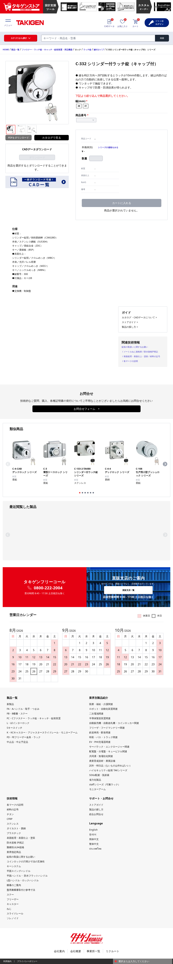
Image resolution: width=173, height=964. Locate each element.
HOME (6, 49)
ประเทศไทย (95, 848)
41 (85, 106)
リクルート (112, 951)
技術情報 (12, 798)
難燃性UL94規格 (15, 847)
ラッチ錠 (87, 49)
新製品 (10, 704)
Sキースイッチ (14, 727)
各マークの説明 (131, 361)
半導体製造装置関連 (99, 718)
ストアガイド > (130, 322)
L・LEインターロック (18, 723)
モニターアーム (97, 789)
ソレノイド (13, 918)
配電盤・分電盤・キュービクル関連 (108, 751)
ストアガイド (96, 804)
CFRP (9, 818)
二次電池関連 (96, 713)
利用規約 (7, 961)
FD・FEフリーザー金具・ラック (24, 737)
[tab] (79, 492)
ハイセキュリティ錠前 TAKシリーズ (108, 770)
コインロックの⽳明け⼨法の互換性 (26, 861)
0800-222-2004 (48, 587)
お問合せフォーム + (87, 409)
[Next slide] (165, 464)
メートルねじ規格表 (133, 351)
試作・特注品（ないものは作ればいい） (110, 765)
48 (79, 106)
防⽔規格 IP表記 (15, 842)
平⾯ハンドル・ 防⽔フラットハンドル (27, 875)
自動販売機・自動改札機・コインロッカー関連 (114, 723)
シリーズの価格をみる (108, 147)
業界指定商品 (14, 852)
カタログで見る (51, 137)
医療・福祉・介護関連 (101, 704)
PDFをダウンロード (18, 137)
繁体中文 (94, 843)
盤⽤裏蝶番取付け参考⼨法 (21, 889)
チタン (10, 814)
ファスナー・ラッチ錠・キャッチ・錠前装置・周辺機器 (47, 49)
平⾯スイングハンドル (18, 870)
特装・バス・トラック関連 (103, 737)
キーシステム (14, 866)
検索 (162, 38)
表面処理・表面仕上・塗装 (136, 356)
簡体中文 (94, 839)
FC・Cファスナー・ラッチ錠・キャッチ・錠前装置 (34, 718)
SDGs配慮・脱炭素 (99, 775)
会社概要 (75, 951)
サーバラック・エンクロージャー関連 (109, 746)
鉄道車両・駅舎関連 (99, 732)
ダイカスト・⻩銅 (16, 828)
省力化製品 (95, 779)
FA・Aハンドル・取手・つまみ (23, 708)
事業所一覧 (93, 951)
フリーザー (13, 899)
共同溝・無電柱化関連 (101, 756)
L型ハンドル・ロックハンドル (23, 880)
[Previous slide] (8, 464)
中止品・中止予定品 (17, 741)
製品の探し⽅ (96, 809)
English (93, 829)
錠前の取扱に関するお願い (21, 856)
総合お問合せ (96, 814)
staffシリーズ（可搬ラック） (104, 784)
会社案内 (59, 951)
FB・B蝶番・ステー (17, 713)
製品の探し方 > (130, 326)
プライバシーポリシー (27, 961)
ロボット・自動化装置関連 (103, 708)
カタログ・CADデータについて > (139, 317)
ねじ (9, 908)
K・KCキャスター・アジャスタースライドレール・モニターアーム (42, 732)
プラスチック (14, 833)
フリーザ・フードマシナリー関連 (107, 727)
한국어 (92, 834)
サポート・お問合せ (101, 798)
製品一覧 (15, 49)
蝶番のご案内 (14, 885)
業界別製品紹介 (98, 698)
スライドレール (15, 913)
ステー (10, 894)
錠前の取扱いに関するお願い (135, 346)
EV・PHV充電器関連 (99, 741)
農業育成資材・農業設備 (102, 760)
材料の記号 (155, 356)
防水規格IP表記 (151, 351)
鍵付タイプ (99, 49)
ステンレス (13, 823)
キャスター (13, 904)
